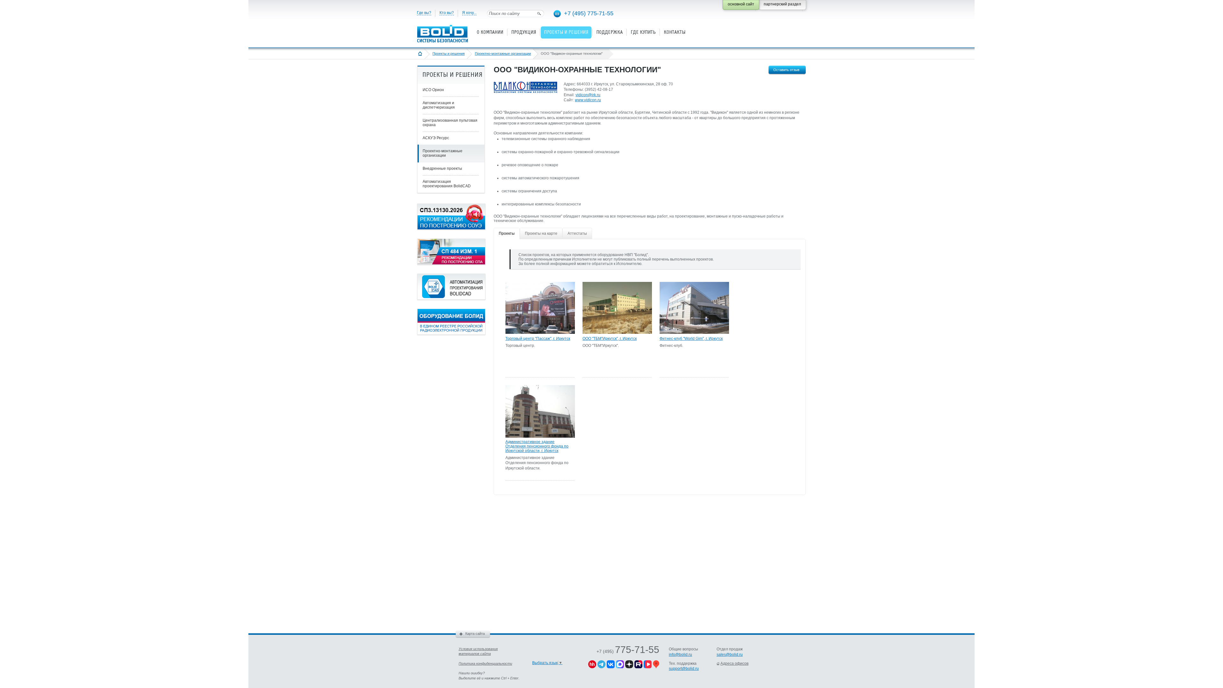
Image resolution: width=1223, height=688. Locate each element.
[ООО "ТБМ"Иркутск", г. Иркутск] (617, 332)
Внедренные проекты (442, 168)
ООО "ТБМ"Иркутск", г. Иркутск (610, 338)
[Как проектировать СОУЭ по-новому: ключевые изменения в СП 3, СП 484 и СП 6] (451, 228)
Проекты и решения (449, 53)
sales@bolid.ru (730, 654)
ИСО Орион (433, 90)
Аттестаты (577, 233)
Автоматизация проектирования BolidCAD (447, 183)
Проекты (507, 233)
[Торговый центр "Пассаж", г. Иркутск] (540, 332)
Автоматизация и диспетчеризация (439, 105)
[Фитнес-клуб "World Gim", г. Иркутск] (694, 332)
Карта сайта (475, 633)
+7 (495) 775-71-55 (588, 13)
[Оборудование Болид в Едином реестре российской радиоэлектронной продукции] (451, 333)
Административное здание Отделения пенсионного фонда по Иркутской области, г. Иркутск (537, 446)
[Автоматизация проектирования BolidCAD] (451, 298)
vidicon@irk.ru (588, 95)
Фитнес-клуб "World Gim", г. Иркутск (691, 338)
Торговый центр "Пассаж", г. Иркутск (537, 338)
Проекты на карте (541, 233)
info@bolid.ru (680, 654)
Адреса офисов (734, 663)
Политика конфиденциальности (485, 663)
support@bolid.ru (684, 668)
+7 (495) (628, 651)
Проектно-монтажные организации (503, 53)
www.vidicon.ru (588, 100)
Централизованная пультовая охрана (450, 122)
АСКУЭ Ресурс (436, 138)
